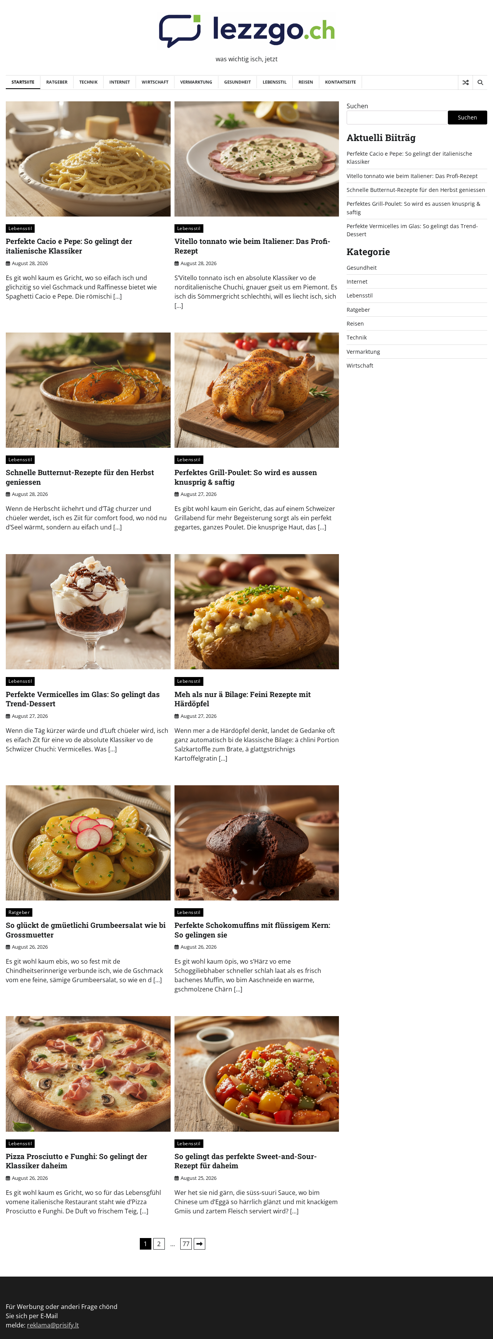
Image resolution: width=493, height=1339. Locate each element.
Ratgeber (56, 82)
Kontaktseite (340, 82)
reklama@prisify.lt (53, 1325)
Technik (88, 82)
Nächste (199, 1244)
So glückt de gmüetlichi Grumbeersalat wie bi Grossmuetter (86, 929)
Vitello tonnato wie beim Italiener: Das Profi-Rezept (252, 245)
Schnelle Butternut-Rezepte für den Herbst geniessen (80, 477)
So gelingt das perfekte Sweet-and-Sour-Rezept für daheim (245, 1161)
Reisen (305, 82)
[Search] (480, 82)
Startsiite (23, 82)
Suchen (357, 106)
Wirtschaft (155, 82)
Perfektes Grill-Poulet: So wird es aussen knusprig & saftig (245, 477)
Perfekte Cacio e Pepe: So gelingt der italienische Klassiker (69, 245)
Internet (119, 82)
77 (186, 1244)
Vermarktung (196, 82)
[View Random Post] (465, 82)
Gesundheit (237, 82)
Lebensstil (275, 82)
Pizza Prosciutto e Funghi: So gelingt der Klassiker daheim (76, 1161)
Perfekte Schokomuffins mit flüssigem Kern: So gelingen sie (252, 929)
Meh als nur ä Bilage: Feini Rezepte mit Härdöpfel (242, 699)
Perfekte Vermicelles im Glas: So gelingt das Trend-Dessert (83, 699)
